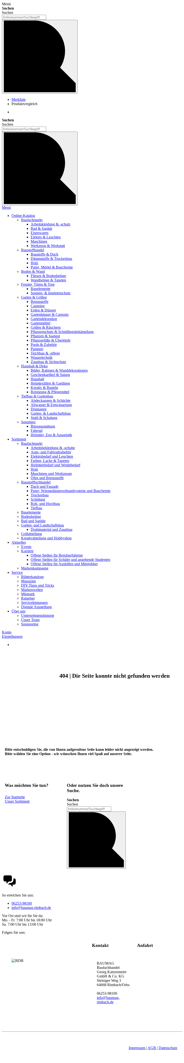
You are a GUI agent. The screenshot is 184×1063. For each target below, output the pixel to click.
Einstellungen (12, 636)
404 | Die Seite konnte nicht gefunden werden (114, 676)
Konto (7, 632)
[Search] (40, 168)
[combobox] (24, 17)
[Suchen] (40, 57)
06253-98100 (22, 903)
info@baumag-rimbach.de (31, 908)
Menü (6, 207)
